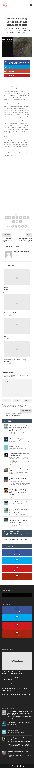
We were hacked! (14, 446)
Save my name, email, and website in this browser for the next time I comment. (15, 405)
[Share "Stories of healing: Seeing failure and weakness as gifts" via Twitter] (10, 217)
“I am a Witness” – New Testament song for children (18, 439)
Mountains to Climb (10, 313)
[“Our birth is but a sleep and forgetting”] (6, 479)
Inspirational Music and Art (23, 442)
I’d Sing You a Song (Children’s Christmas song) (16, 694)
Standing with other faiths (22, 496)
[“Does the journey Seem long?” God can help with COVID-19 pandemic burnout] (6, 520)
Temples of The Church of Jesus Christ (18, 744)
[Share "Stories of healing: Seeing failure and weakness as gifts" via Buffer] (28, 217)
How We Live (26, 30)
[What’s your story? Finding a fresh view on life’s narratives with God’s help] (6, 510)
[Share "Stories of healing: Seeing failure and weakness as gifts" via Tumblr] (17, 217)
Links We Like (20, 503)
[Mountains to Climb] (17, 302)
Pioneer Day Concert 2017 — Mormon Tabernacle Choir (13, 678)
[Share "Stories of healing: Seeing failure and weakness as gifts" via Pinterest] (20, 217)
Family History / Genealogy (20, 743)
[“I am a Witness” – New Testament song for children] (6, 439)
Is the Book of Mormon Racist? (19, 502)
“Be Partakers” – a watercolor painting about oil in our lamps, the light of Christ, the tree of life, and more (19, 428)
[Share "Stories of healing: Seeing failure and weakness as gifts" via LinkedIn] (24, 217)
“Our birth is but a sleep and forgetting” (18, 479)
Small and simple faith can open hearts (19, 469)
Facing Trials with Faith (14, 30)
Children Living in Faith (22, 481)
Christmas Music (7, 684)
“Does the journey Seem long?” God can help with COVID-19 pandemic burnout (18, 520)
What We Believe (12, 32)
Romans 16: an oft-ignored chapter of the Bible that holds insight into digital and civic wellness (19, 491)
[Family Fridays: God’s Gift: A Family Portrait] (17, 349)
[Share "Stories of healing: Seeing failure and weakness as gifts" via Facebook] (6, 217)
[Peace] (17, 326)
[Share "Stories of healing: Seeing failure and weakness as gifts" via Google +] (13, 217)
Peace (5, 336)
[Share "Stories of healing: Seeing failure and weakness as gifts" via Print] (20, 221)
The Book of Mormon (22, 472)
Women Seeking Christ (17, 28)
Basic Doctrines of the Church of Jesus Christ (18, 457)
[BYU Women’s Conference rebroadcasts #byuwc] (17, 277)
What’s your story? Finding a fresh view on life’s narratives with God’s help (18, 510)
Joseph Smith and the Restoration (19, 743)
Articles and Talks (21, 448)
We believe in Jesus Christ (17, 434)
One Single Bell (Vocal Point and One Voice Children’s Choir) (15, 689)
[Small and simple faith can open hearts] (6, 470)
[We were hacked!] (6, 447)
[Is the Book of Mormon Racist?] (6, 503)
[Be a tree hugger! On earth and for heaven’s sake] (6, 455)
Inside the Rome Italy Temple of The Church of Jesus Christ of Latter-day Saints (17, 672)
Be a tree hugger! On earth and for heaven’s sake (19, 454)
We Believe (12, 497)
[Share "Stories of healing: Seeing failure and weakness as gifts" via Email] (17, 221)
